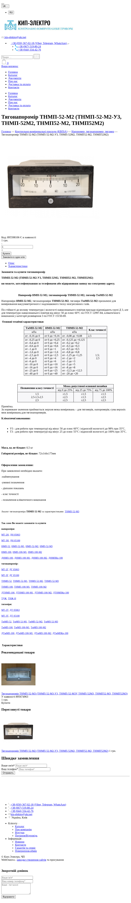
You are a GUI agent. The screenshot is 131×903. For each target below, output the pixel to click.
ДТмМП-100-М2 (42, 633)
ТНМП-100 (7, 587)
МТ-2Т (4, 610)
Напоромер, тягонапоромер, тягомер (92, 131)
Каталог (13, 75)
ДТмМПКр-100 (60, 633)
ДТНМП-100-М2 (43, 592)
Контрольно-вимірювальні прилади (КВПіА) (41, 131)
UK (4, 6)
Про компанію (23, 829)
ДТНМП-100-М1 (24, 592)
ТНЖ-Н (12, 598)
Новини (19, 841)
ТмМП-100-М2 (38, 627)
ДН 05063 (15, 534)
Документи (14, 78)
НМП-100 (6, 552)
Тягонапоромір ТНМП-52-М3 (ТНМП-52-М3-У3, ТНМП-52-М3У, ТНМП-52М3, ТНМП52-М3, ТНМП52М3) (64, 693)
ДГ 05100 (14, 575)
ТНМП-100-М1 (22, 587)
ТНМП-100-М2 (39, 587)
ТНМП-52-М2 (36, 581)
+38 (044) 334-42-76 (29, 49)
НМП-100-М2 (35, 552)
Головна (13, 72)
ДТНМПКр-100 (61, 592)
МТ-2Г (4, 569)
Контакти (13, 87)
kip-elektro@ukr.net (15, 37)
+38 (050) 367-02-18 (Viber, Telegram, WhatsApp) (39, 43)
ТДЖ (4, 598)
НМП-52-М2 (32, 546)
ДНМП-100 (7, 558)
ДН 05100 (15, 540)
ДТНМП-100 (7, 592)
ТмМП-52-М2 (35, 621)
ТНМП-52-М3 (72, 511)
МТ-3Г (4, 575)
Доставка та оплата (19, 84)
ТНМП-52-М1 (20, 581)
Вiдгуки (19, 832)
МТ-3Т (4, 616)
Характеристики (17, 266)
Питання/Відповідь (26, 835)
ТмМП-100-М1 (21, 627)
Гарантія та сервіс (25, 847)
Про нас (13, 81)
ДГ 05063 (14, 569)
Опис (11, 263)
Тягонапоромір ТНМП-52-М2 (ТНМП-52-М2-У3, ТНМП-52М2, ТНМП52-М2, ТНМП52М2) (54, 750)
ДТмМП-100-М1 (24, 633)
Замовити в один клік (14, 257)
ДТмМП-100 (7, 633)
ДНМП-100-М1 (22, 558)
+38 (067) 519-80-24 (29, 46)
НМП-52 (5, 546)
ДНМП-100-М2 (39, 558)
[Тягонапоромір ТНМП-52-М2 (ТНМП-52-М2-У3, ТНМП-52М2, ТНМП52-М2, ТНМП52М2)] (50, 234)
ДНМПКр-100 (55, 558)
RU (11, 12)
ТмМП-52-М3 (51, 621)
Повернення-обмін (26, 850)
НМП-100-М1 (20, 552)
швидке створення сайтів (31, 859)
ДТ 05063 (15, 610)
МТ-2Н (5, 534)
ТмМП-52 (6, 621)
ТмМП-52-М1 (20, 621)
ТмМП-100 (7, 627)
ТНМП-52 (6, 581)
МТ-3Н (5, 540)
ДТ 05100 (15, 616)
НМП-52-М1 (17, 546)
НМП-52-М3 (46, 546)
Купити (6, 253)
